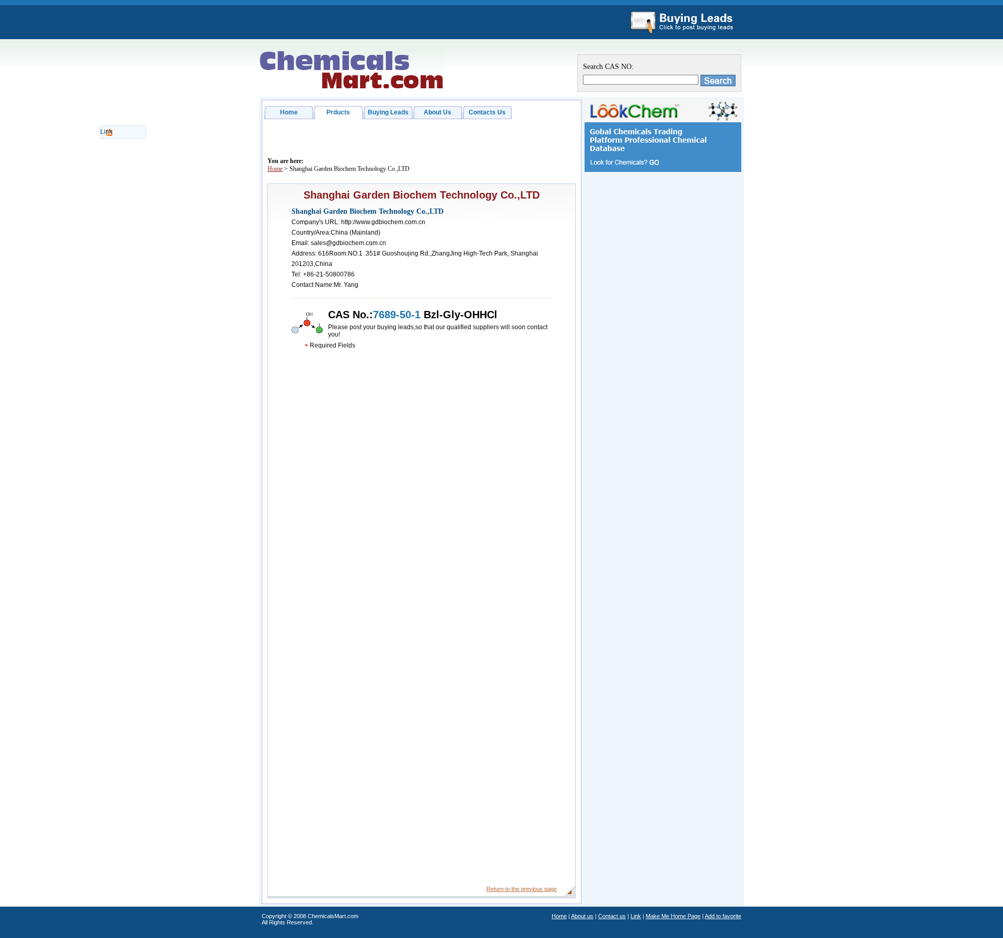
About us (582, 916)
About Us (437, 112)
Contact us (612, 916)
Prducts (338, 112)
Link (106, 131)
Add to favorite (723, 916)
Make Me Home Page (673, 916)
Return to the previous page (521, 889)
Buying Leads (388, 112)
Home (289, 112)
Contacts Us (487, 112)
